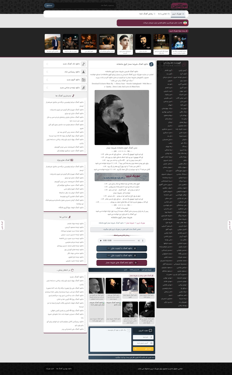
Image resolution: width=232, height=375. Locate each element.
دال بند (169, 136)
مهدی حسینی (181, 281)
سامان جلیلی (167, 164)
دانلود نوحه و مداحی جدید (70, 87)
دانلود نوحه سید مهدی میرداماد (72, 231)
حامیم (170, 126)
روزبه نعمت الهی (166, 157)
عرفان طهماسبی (181, 195)
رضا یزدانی (168, 153)
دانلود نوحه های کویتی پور (73, 249)
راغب (170, 143)
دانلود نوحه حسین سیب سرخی (72, 235)
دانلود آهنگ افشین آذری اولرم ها (71, 196)
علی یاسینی (168, 209)
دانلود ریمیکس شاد (72, 72)
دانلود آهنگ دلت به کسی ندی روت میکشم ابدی (66, 295)
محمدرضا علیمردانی (180, 264)
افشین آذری (182, 84)
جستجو (49, 5)
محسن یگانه (182, 254)
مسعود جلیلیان (167, 267)
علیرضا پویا (168, 212)
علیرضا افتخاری (181, 212)
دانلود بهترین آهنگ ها (64, 369)
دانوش (184, 140)
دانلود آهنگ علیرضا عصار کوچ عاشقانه (132, 64)
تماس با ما (162, 14)
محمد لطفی (168, 257)
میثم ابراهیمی (167, 288)
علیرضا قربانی (167, 219)
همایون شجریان (166, 299)
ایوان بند (183, 108)
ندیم (170, 295)
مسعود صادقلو (167, 271)
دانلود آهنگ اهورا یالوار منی (73, 189)
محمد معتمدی (181, 261)
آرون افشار (168, 70)
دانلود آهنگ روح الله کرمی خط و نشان (70, 299)
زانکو (185, 160)
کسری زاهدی (182, 233)
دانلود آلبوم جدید (73, 80)
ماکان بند (183, 240)
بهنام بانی (183, 115)
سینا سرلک (182, 181)
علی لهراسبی (167, 205)
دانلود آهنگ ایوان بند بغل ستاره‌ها (71, 193)
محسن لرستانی (167, 250)
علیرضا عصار (130, 223)
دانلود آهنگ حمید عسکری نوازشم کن (70, 151)
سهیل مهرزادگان (180, 171)
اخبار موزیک (50, 369)
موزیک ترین (176, 14)
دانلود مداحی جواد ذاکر (75, 253)
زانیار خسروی (167, 160)
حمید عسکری (167, 133)
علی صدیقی (182, 202)
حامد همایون (182, 126)
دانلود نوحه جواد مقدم (75, 223)
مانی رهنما (168, 240)
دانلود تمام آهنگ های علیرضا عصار (119, 262)
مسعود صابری (182, 271)
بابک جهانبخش (167, 108)
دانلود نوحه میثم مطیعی (74, 242)
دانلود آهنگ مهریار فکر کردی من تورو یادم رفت (66, 110)
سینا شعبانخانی (166, 181)
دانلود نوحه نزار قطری (76, 257)
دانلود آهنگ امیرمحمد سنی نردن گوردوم (69, 147)
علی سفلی (168, 198)
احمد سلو (183, 81)
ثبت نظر (148, 349)
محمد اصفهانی (167, 254)
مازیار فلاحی (168, 236)
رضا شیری (183, 150)
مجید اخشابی (182, 243)
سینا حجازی (182, 178)
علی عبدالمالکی (181, 205)
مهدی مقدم (168, 281)
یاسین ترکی (168, 302)
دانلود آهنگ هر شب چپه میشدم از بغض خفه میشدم (64, 292)
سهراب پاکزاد (182, 167)
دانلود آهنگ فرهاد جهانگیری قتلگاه (71, 207)
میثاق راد (183, 288)
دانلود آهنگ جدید (76, 277)
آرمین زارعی (182, 70)
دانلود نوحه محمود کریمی (74, 227)
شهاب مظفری (167, 188)
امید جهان (183, 91)
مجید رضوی (182, 247)
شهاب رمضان (182, 188)
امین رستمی (167, 101)
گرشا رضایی (168, 233)
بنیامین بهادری (167, 112)
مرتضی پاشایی (181, 267)
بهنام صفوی (168, 115)
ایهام (170, 105)
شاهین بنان (182, 185)
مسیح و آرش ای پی (179, 274)
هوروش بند (182, 302)
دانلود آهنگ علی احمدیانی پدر (72, 329)
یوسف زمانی (182, 305)
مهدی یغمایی (167, 285)
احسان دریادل (167, 77)
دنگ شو (183, 143)
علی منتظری (182, 209)
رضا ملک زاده (182, 153)
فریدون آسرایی (167, 226)
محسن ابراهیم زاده (165, 247)
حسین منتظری (167, 129)
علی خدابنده (168, 195)
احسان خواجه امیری (180, 77)
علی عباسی (168, 202)
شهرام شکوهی (181, 191)
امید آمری (183, 88)
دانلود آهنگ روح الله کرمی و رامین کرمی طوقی (67, 310)
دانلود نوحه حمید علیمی (74, 261)
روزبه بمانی (182, 157)
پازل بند (183, 119)
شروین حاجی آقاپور (165, 185)
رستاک (184, 146)
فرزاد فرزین (182, 226)
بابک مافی (183, 112)
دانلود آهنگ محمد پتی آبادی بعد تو (70, 132)
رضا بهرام (169, 146)
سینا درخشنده (167, 178)
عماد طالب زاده (181, 222)
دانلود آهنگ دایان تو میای (74, 113)
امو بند (169, 84)
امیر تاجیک (182, 95)
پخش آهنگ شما (146, 14)
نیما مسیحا (182, 299)
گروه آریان (182, 236)
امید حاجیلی (168, 91)
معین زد (169, 274)
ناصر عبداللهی (182, 295)
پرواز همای (183, 122)
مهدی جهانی (167, 278)
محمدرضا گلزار (167, 264)
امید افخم (168, 88)
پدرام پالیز (168, 119)
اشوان (170, 81)
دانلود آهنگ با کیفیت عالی (119, 248)
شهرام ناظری (167, 191)
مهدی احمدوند (181, 278)
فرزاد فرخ (169, 222)
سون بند (169, 171)
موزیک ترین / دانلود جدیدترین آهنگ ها (178, 5)
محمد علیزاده (182, 257)
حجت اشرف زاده (181, 129)
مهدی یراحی (182, 285)
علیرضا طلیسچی (166, 216)
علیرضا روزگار (182, 216)
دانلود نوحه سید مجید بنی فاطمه (71, 238)
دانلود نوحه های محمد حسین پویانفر (70, 246)
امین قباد (183, 105)
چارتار (170, 122)
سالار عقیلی (182, 164)
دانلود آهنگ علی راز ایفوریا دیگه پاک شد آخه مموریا (64, 288)
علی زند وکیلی (181, 198)
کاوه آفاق (169, 229)
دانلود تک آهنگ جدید (71, 64)
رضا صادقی (168, 150)
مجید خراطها (168, 243)
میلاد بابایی (182, 292)
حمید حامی (182, 133)
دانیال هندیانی (167, 140)
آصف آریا (183, 74)
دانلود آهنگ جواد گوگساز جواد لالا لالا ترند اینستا (66, 136)
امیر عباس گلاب (181, 98)
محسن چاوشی (181, 250)
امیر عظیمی (168, 98)
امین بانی (183, 101)
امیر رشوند (168, 95)
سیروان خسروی (167, 174)
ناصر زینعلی (168, 292)
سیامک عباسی (181, 174)
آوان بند (169, 74)
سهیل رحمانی (167, 167)
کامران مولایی (182, 229)
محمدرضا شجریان (166, 261)
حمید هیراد (182, 136)
